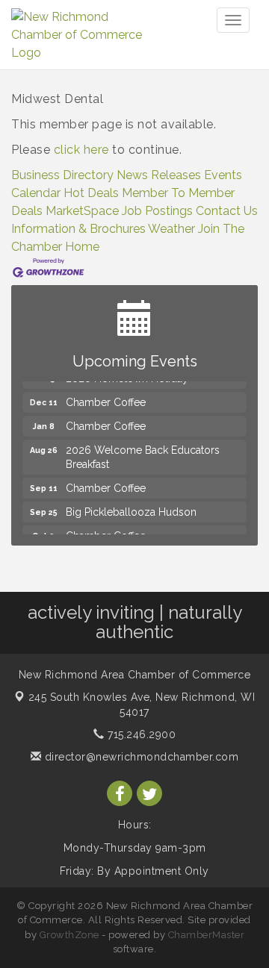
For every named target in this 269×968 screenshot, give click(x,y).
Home (82, 247)
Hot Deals (91, 193)
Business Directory (62, 175)
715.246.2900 (140, 734)
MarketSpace (82, 211)
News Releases (159, 175)
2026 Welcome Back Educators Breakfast (143, 453)
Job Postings (157, 211)
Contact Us (227, 211)
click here (81, 150)
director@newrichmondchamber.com (139, 757)
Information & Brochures (78, 229)
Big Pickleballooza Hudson (131, 509)
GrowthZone (69, 934)
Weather (171, 229)
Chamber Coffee (106, 399)
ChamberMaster (206, 934)
